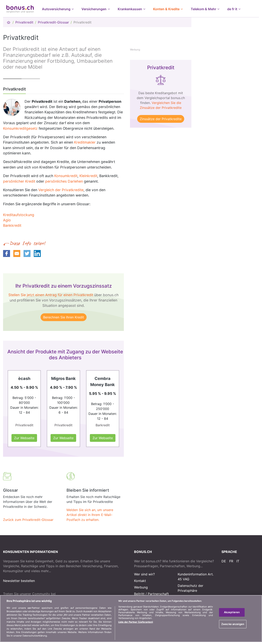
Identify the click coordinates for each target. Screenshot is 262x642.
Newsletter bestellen (19, 581)
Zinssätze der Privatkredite (161, 119)
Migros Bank (63, 378)
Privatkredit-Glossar (53, 22)
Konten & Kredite (166, 9)
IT (237, 561)
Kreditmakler (85, 142)
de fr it (232, 9)
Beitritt (139, 594)
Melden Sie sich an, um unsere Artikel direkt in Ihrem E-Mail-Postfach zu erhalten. (90, 515)
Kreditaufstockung (18, 215)
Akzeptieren (232, 612)
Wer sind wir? (144, 574)
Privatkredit (24, 22)
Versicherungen (93, 9)
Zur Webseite (24, 438)
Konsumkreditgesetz (20, 128)
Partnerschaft (158, 594)
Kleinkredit (88, 176)
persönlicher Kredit (19, 181)
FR (231, 561)
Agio (7, 220)
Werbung (141, 587)
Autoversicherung (56, 9)
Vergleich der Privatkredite (61, 190)
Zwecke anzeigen (232, 624)
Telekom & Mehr (203, 9)
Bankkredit (12, 225)
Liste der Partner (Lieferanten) (135, 622)
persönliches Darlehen (64, 181)
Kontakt (140, 581)
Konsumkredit (65, 176)
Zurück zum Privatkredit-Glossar (28, 520)
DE (223, 561)
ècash (24, 378)
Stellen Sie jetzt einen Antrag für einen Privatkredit (50, 295)
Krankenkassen (130, 9)
